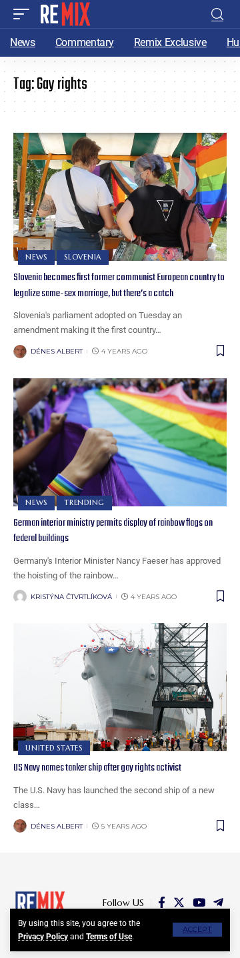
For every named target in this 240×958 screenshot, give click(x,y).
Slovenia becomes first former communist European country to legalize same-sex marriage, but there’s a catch (119, 286)
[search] (217, 14)
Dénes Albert (57, 351)
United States (54, 748)
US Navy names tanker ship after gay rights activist (97, 768)
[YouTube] (199, 903)
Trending (84, 502)
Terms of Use (109, 936)
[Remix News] (64, 14)
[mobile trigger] (24, 14)
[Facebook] (162, 903)
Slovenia (82, 257)
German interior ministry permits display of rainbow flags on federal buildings (113, 531)
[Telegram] (218, 903)
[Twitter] (179, 903)
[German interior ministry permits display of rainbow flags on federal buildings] (120, 442)
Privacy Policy (43, 936)
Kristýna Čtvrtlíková (71, 596)
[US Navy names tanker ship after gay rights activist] (120, 687)
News (36, 257)
